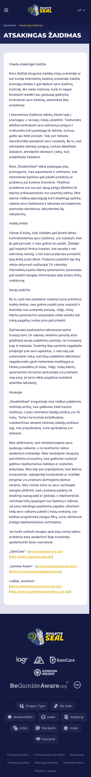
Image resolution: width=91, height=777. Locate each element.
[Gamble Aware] (39, 684)
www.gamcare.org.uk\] (46, 551)
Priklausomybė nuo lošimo (49, 754)
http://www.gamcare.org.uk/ (31, 556)
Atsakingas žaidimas (46, 762)
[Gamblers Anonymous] (39, 660)
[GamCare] (62, 660)
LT (79, 10)
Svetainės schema (73, 762)
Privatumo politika (17, 754)
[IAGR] (22, 660)
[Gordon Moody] (45, 672)
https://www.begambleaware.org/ (35, 571)
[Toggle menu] (6, 10)
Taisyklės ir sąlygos (45, 770)
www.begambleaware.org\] (57, 566)
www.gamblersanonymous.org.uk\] (36, 586)
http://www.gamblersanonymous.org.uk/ (40, 591)
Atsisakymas (77, 754)
